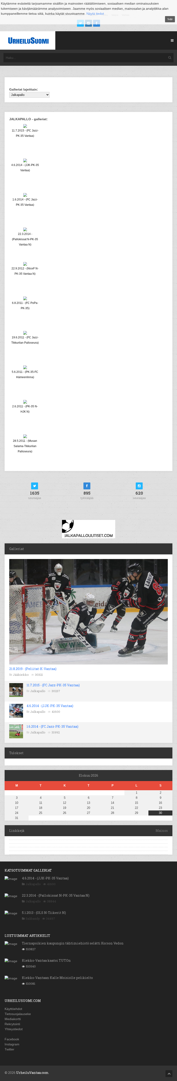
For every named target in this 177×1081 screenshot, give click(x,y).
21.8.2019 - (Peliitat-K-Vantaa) (32, 669)
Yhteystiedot (14, 1029)
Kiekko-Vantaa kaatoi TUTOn (46, 960)
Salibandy (33, 918)
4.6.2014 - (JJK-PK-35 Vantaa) (50, 706)
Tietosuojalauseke (18, 1014)
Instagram (12, 1044)
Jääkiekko (21, 675)
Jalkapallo (37, 691)
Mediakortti (13, 1019)
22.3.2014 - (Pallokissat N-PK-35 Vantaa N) (55, 895)
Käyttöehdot (13, 1009)
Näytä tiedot (95, 13)
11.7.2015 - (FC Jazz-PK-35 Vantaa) (53, 685)
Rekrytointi (12, 1024)
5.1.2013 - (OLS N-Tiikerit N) (44, 912)
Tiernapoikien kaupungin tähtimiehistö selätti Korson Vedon (73, 943)
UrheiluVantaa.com (32, 1072)
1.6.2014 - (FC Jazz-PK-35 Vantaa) (52, 726)
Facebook (12, 1039)
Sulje (170, 19)
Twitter (9, 1049)
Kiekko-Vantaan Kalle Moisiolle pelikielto (57, 977)
